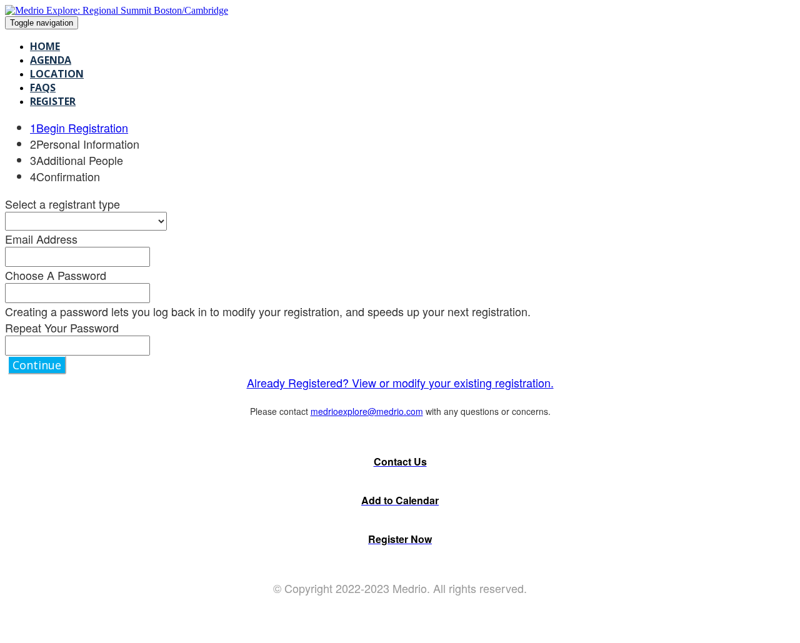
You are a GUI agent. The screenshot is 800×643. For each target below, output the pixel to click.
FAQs (43, 87)
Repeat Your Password (62, 327)
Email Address (41, 239)
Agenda (50, 60)
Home (45, 46)
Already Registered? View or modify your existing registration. (400, 382)
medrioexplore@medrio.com (367, 411)
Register (53, 101)
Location (57, 74)
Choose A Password (55, 275)
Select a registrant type (62, 204)
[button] (37, 365)
